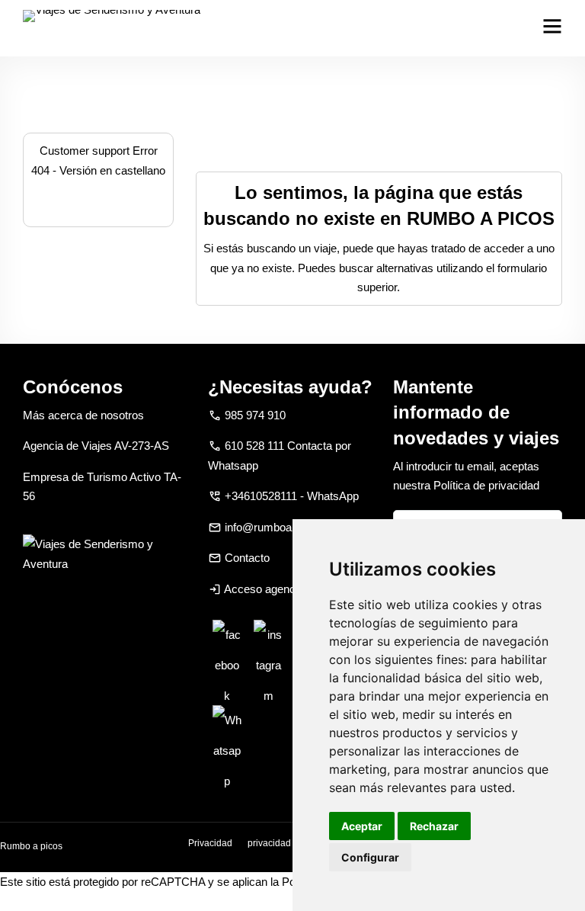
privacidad (269, 843)
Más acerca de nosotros (83, 415)
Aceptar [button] (361, 826)
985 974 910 (255, 415)
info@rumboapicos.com (284, 527)
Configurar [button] (370, 857)
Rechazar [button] (434, 826)
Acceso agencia (264, 588)
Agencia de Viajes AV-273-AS (96, 445)
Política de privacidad (486, 485)
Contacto (247, 557)
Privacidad (210, 843)
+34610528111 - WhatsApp (292, 495)
